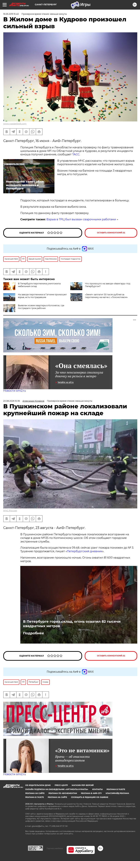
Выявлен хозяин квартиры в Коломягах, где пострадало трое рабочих (41, 306)
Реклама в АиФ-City (91, 793)
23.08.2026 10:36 (11, 401)
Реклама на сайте (35, 793)
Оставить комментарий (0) (111, 233)
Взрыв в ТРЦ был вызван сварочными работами (81, 219)
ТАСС (75, 154)
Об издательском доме (38, 785)
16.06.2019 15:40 (11, 14)
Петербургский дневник (84, 551)
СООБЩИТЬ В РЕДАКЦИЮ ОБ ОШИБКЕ (89, 797)
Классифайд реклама (117, 793)
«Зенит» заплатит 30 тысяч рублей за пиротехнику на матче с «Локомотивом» (106, 296)
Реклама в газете (116, 789)
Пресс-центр (61, 785)
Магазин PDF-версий (83, 785)
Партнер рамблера (55, 848)
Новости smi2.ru (14, 390)
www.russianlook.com (14, 123)
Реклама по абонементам (62, 793)
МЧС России (10, 510)
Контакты (97, 789)
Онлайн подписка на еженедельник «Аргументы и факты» (56, 789)
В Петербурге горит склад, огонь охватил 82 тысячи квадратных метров (72, 623)
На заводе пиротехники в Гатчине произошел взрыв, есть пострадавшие (42, 296)
